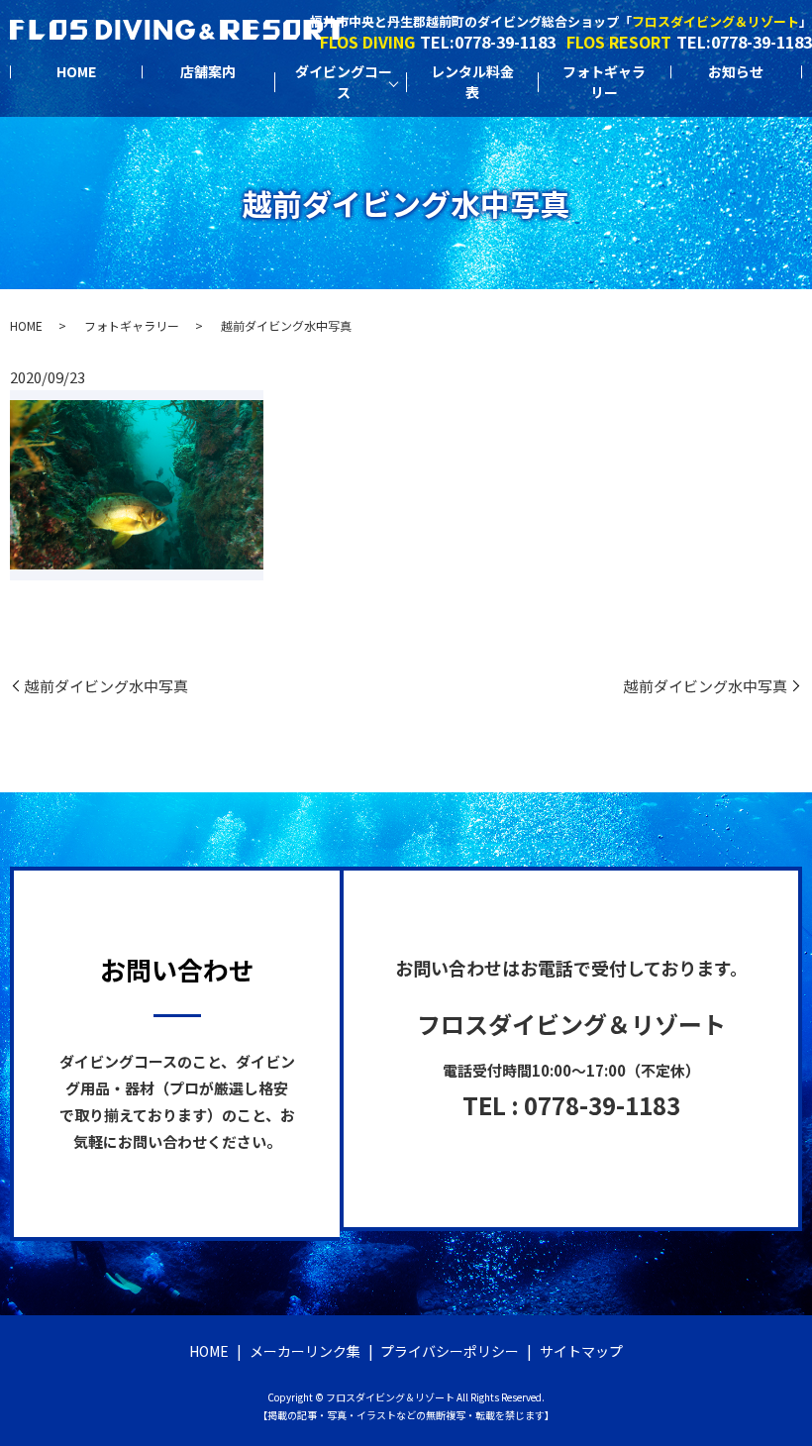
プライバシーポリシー (449, 1351)
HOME (76, 71)
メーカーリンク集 (305, 1351)
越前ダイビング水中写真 (106, 685)
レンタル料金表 (472, 81)
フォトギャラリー (604, 81)
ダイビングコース (343, 81)
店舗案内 (208, 71)
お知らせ (735, 71)
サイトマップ (581, 1351)
